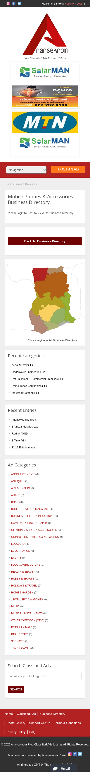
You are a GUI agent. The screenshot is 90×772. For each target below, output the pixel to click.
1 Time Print (18, 440)
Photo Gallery (16, 723)
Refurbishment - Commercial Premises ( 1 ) (37, 379)
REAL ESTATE (19, 634)
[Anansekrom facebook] (14, 3)
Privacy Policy (16, 732)
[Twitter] (80, 755)
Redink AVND (19, 433)
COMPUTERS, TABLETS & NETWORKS (35, 536)
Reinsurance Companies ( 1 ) (29, 386)
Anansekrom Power (54, 755)
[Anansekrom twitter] (19, 3)
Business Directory (52, 713)
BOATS (15, 502)
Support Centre (39, 723)
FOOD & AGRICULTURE (25, 564)
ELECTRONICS (20, 550)
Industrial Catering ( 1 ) (25, 392)
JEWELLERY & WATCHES (27, 599)
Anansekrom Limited (23, 419)
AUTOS (15, 495)
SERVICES (17, 641)
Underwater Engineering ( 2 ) (28, 372)
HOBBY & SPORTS (22, 578)
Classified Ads (26, 713)
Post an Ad (68, 169)
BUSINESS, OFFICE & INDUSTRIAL (32, 516)
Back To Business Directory (45, 241)
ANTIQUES (17, 481)
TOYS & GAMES (21, 648)
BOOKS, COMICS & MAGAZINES (30, 509)
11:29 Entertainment (23, 447)
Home (9, 184)
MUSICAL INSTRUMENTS (27, 613)
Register (70, 3)
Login (80, 3)
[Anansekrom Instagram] (8, 3)
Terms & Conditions (67, 723)
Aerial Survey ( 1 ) (22, 365)
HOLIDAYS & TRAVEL (24, 585)
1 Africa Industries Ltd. (24, 426)
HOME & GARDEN (22, 592)
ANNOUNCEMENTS (23, 474)
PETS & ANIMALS (21, 627)
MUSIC (15, 606)
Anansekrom (16, 755)
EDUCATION (18, 543)
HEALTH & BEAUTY (23, 571)
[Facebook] (75, 755)
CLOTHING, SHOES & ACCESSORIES (34, 529)
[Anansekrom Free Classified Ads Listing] (45, 54)
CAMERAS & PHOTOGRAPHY (29, 523)
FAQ (32, 732)
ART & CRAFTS (20, 488)
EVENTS (16, 557)
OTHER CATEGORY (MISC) (27, 620)
